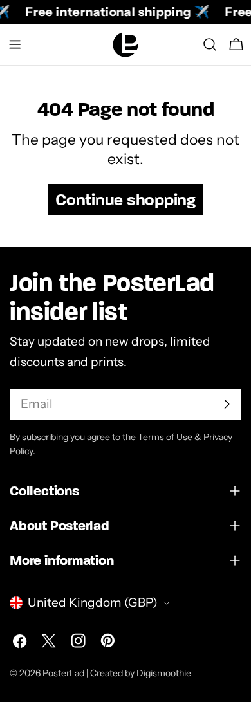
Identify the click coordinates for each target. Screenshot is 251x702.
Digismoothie (163, 673)
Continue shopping (125, 199)
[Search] (210, 44)
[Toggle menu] (15, 44)
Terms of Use (165, 437)
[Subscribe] (226, 404)
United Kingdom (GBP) (93, 602)
